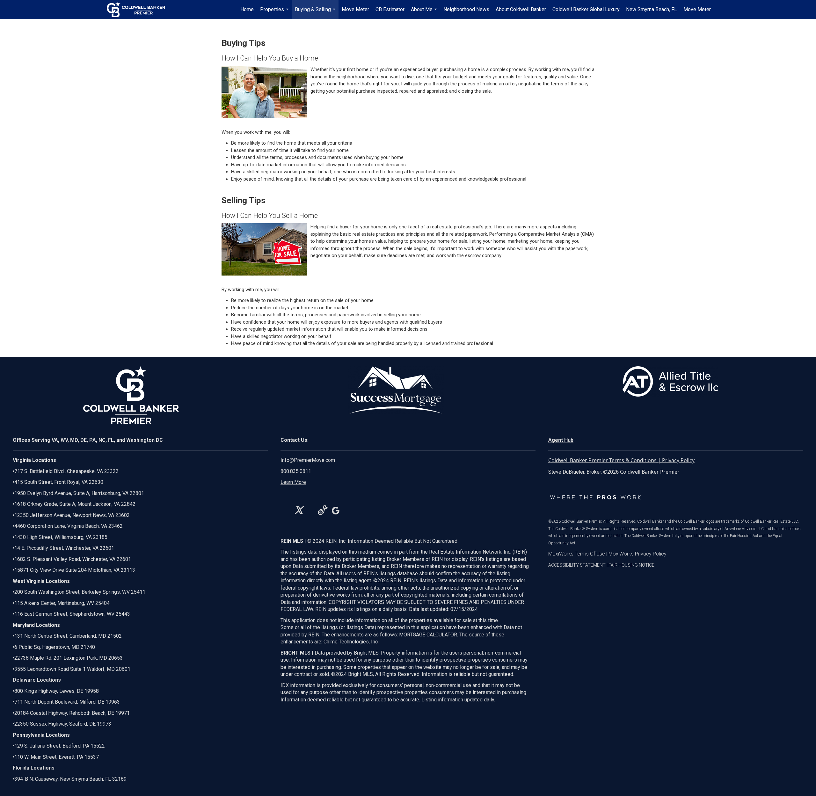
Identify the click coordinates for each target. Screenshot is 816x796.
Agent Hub (560, 440)
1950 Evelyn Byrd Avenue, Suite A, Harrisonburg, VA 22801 (79, 493)
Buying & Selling (316, 12)
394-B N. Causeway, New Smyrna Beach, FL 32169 (70, 779)
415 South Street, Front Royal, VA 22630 (58, 482)
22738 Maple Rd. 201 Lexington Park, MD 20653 (68, 658)
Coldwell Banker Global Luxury (586, 9)
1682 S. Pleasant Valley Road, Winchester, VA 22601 (72, 559)
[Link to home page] (139, 9)
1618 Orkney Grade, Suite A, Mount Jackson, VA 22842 (74, 504)
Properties (275, 12)
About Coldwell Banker (521, 9)
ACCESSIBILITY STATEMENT (577, 565)
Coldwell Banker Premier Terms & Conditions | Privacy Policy (621, 460)
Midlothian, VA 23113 (74, 570)
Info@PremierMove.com (307, 460)
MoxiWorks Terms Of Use (576, 554)
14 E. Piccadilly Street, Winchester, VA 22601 (64, 548)
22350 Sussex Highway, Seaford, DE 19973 (62, 724)
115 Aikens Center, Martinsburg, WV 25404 (62, 603)
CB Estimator (389, 9)
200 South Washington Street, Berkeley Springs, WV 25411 (79, 592)
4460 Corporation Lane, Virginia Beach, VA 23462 (68, 526)
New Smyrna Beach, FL (651, 9)
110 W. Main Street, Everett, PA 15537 (56, 757)
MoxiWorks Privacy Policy (637, 554)
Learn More (293, 482)
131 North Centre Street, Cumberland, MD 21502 (68, 636)
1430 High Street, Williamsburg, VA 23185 (60, 537)
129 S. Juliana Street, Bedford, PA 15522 (59, 746)
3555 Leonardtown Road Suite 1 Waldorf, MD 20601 (72, 669)
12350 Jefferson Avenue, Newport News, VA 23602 (72, 515)
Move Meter (355, 9)
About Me (425, 12)
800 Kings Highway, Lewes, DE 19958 (56, 691)
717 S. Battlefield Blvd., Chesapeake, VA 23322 (66, 471)
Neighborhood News (466, 9)
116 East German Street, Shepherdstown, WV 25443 (72, 614)
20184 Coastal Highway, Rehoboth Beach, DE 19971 (72, 713)
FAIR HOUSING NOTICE (631, 565)
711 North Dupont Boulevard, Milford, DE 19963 (67, 702)
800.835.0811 (295, 471)
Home (247, 9)
